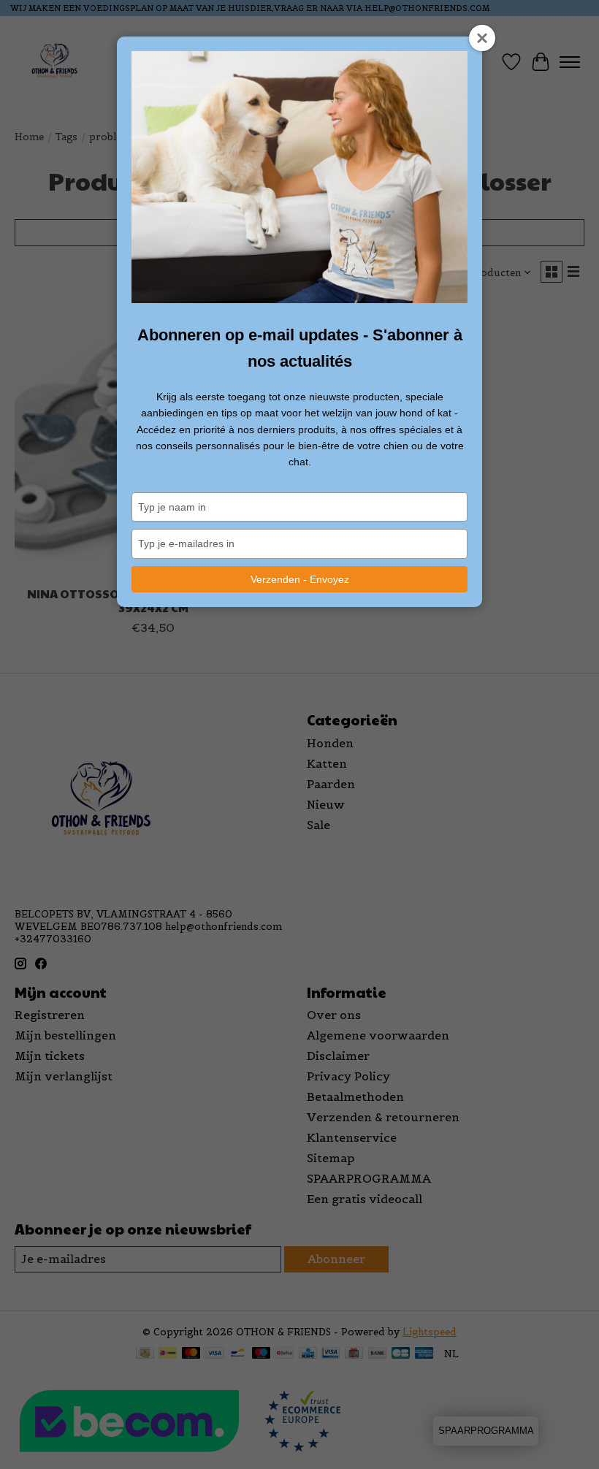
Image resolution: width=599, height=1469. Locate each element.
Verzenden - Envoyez (300, 579)
